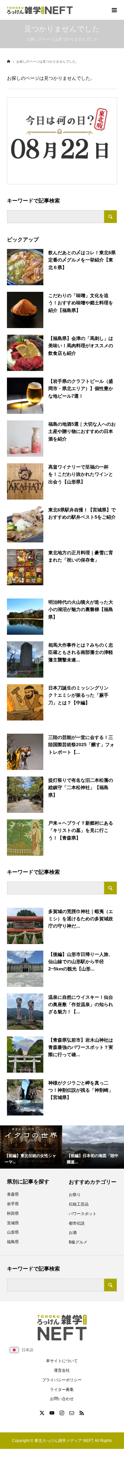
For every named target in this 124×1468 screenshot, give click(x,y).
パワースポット (83, 1213)
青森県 (13, 1194)
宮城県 (13, 1223)
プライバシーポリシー (62, 1380)
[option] (31, 1147)
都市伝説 (77, 1223)
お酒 (73, 1232)
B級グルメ (78, 1242)
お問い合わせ (62, 1398)
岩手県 (13, 1204)
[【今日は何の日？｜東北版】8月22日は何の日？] (59, 139)
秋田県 (13, 1213)
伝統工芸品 (79, 1204)
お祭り (75, 1194)
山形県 (13, 1232)
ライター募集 (62, 1389)
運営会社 (62, 1370)
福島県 (13, 1241)
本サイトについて (62, 1361)
